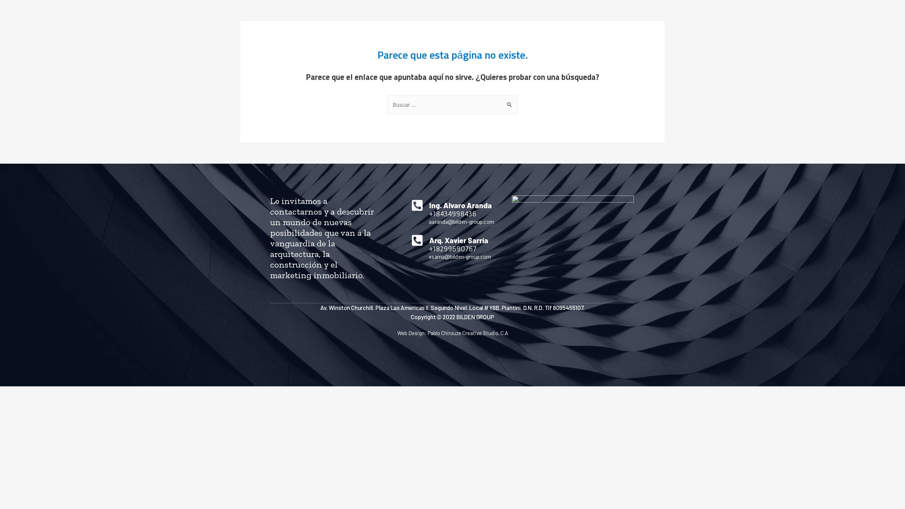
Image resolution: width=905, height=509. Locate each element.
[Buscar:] (452, 105)
